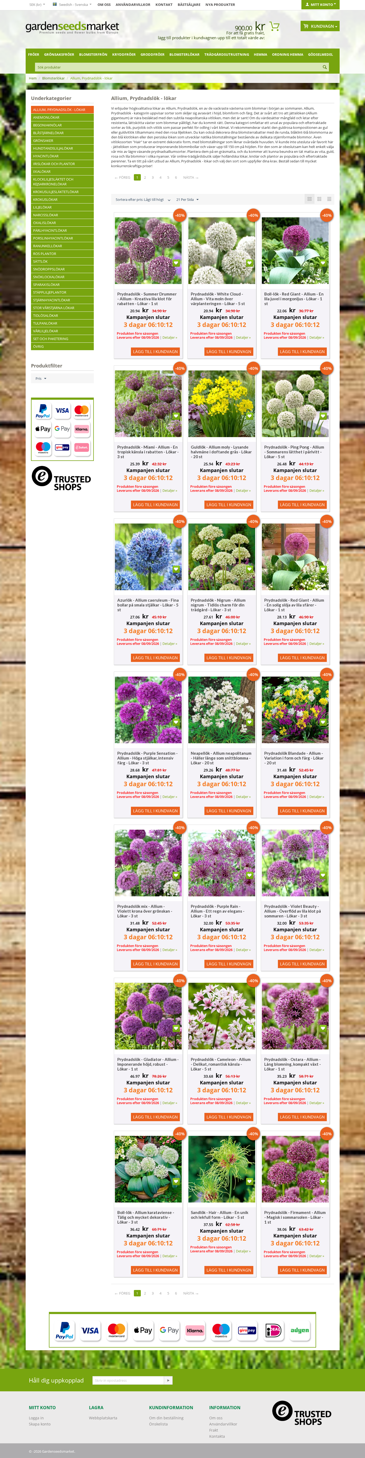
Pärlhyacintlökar (50, 230)
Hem (33, 78)
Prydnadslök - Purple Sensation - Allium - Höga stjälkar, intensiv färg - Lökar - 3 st (147, 758)
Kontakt (164, 4)
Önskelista (158, 1424)
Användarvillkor (133, 4)
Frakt (213, 1430)
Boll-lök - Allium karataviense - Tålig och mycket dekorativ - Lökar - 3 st (145, 1217)
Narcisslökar (45, 215)
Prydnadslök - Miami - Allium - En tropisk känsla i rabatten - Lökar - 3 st (148, 452)
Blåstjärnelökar (48, 132)
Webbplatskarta (103, 1417)
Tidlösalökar (45, 315)
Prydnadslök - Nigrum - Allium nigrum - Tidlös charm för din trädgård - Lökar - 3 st (218, 605)
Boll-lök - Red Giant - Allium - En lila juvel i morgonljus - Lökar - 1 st (294, 298)
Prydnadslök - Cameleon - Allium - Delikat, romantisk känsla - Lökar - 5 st (221, 1064)
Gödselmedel (320, 54)
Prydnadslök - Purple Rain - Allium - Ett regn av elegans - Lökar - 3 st (217, 911)
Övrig (38, 346)
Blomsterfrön (93, 54)
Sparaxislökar (46, 284)
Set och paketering (50, 338)
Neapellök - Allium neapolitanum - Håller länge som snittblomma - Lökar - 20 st (221, 758)
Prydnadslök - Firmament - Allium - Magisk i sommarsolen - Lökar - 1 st (295, 1217)
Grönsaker (43, 140)
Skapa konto (40, 1424)
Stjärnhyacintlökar (51, 300)
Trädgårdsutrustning (226, 54)
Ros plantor (44, 253)
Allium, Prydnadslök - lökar (59, 109)
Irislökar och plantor (54, 163)
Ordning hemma (287, 54)
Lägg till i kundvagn (155, 351)
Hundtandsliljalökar (53, 148)
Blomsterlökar (184, 54)
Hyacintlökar (46, 156)
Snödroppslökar (49, 269)
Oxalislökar (44, 222)
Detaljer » (169, 337)
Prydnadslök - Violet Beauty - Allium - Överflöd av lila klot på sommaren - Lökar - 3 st (292, 911)
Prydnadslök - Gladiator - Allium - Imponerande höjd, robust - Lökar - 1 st (148, 1064)
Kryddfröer (124, 54)
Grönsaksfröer (59, 54)
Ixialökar (42, 171)
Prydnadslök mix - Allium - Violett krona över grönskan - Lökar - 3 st (144, 911)
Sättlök (40, 261)
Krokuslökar (45, 199)
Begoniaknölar (47, 125)
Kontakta (217, 1436)
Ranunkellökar (47, 245)
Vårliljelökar (45, 331)
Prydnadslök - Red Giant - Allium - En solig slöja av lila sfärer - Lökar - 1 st (294, 605)
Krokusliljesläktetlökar (56, 191)
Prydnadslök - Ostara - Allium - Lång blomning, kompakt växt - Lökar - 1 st (292, 1064)
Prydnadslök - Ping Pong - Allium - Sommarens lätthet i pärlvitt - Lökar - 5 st (294, 452)
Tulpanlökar (45, 323)
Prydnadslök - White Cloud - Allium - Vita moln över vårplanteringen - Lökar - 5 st (218, 298)
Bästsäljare (189, 4)
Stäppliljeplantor (49, 292)
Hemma (260, 54)
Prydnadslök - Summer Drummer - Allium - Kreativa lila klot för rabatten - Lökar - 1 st (147, 298)
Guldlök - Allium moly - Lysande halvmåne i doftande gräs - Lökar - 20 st (221, 452)
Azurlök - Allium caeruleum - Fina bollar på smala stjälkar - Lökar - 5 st (148, 605)
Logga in (36, 1417)
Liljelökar (42, 207)
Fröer (33, 54)
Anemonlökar (46, 117)
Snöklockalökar (48, 276)
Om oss (104, 4)
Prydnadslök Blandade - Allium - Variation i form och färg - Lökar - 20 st (294, 758)
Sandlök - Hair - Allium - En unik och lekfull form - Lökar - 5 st (219, 1215)
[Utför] (168, 1380)
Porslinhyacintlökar (53, 238)
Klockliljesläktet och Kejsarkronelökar (53, 181)
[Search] (325, 67)
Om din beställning (166, 1417)
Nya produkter (220, 4)
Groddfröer (153, 54)
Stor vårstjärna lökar (53, 307)
